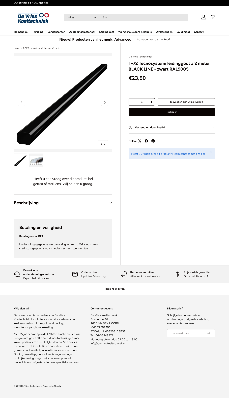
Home (17, 48)
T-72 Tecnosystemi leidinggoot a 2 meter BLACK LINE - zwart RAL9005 (43, 48)
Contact (199, 32)
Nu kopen (171, 111)
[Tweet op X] (139, 141)
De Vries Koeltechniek (140, 56)
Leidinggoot (106, 32)
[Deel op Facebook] (146, 141)
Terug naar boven (114, 288)
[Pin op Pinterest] (153, 141)
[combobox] (126, 17)
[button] (213, 17)
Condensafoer (56, 32)
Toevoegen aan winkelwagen (186, 101)
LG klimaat (183, 32)
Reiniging (37, 32)
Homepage (21, 32)
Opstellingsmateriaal (82, 32)
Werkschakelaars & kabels (135, 32)
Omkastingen (164, 32)
